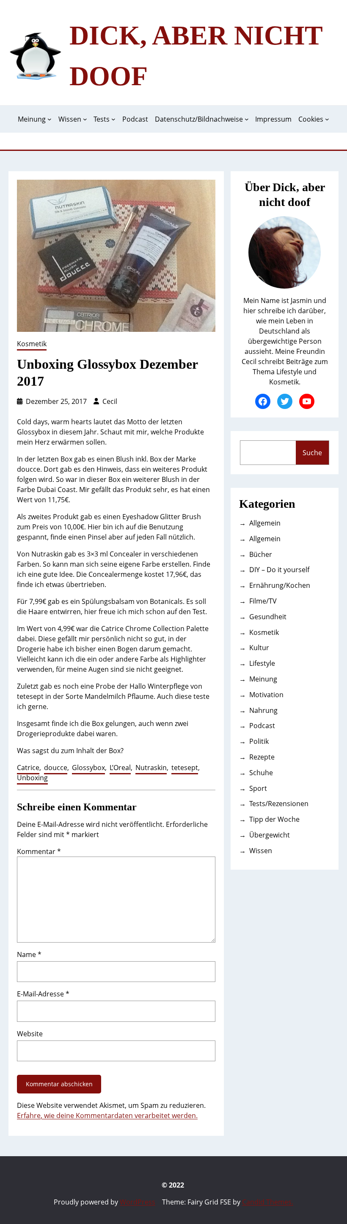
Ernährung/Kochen (279, 585)
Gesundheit (267, 616)
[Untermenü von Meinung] (49, 119)
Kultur (259, 647)
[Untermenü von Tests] (113, 119)
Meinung (263, 679)
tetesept (184, 767)
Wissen (260, 850)
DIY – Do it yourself (279, 569)
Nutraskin (151, 767)
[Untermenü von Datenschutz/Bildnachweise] (247, 119)
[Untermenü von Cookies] (327, 119)
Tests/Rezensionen (278, 803)
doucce (55, 767)
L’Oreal (120, 767)
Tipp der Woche (274, 819)
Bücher (260, 554)
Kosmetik (32, 343)
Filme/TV (263, 601)
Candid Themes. (267, 1202)
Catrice (28, 767)
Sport (258, 788)
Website (30, 1033)
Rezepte (262, 757)
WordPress (137, 1202)
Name (29, 954)
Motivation (266, 694)
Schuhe (261, 772)
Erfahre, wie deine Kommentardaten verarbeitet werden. (107, 1115)
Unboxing (32, 777)
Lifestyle (262, 663)
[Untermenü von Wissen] (85, 119)
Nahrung (263, 710)
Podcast (262, 725)
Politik (259, 741)
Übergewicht (269, 835)
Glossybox (88, 767)
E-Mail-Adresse (43, 994)
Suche (312, 452)
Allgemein (265, 523)
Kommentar (39, 851)
